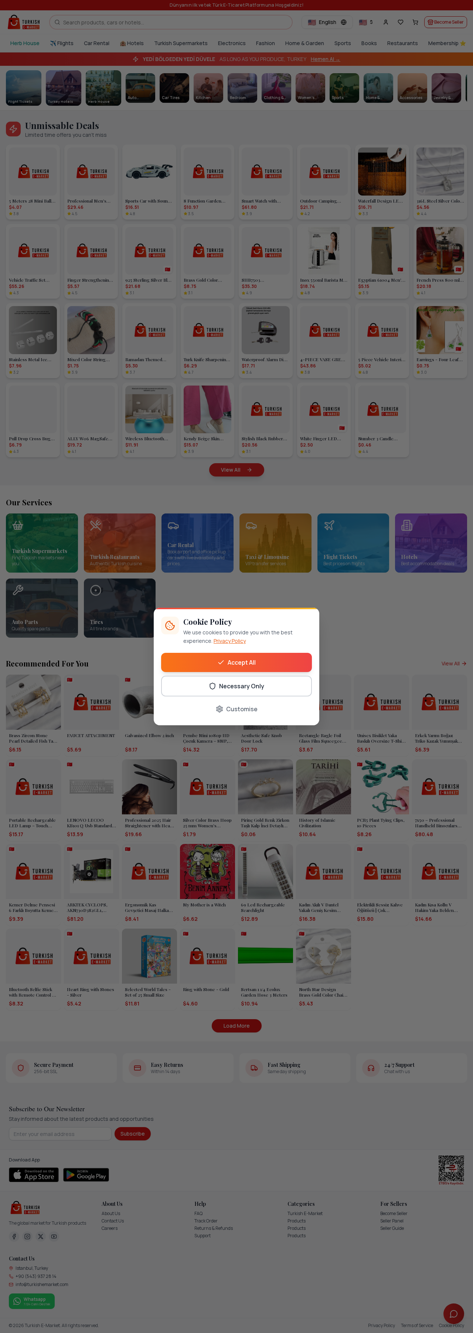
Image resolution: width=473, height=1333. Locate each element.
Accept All (242, 662)
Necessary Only (241, 686)
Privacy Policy (230, 640)
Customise (242, 709)
